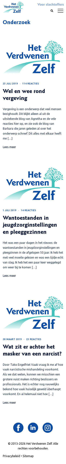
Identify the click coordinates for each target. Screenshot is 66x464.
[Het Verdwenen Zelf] (13, 7)
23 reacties (33, 339)
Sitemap (28, 456)
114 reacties (30, 83)
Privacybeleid (11, 456)
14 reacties (28, 210)
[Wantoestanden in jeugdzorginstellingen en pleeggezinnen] (33, 183)
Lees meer (9, 147)
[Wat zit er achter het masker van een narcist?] (33, 312)
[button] (51, 10)
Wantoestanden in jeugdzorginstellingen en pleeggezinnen (30, 225)
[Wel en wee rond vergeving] (33, 57)
